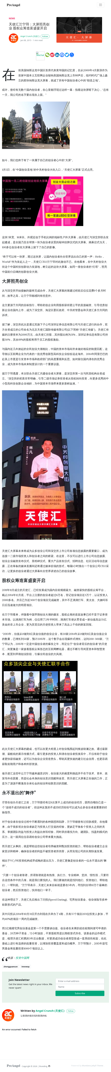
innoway (26, 966)
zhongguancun (11, 966)
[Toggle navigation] (100, 4)
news (12, 18)
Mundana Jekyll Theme (93, 1065)
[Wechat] (40, 56)
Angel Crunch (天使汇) (30, 36)
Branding (43, 1066)
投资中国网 (22, 957)
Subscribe (80, 993)
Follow (45, 36)
